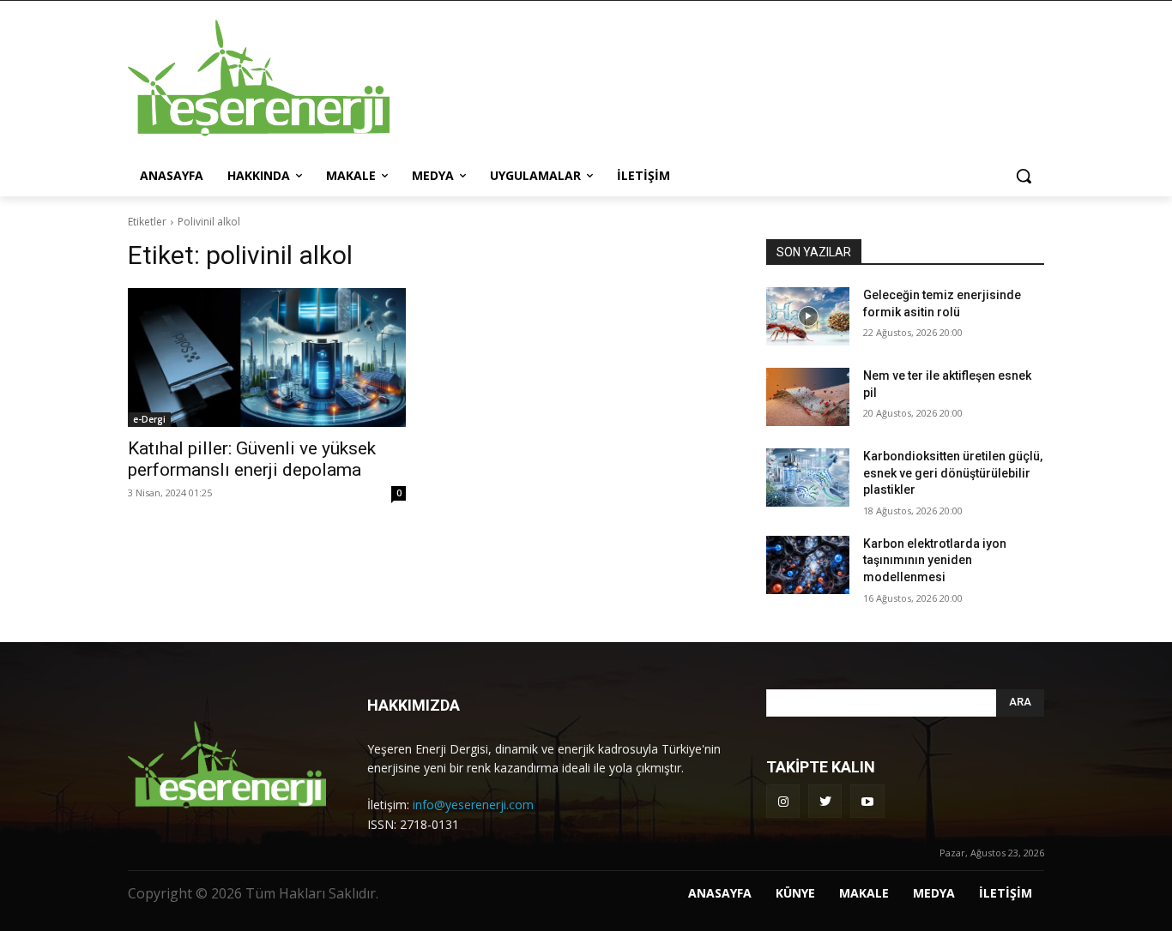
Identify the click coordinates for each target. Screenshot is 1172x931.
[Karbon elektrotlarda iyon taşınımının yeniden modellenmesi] (807, 565)
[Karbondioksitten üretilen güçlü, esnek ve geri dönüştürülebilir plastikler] (807, 477)
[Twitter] (825, 801)
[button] (1023, 175)
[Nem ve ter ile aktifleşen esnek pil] (807, 397)
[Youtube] (867, 801)
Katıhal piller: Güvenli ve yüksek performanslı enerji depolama (252, 459)
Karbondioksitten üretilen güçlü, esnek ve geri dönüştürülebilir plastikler (952, 472)
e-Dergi (149, 419)
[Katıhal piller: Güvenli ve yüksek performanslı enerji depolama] (267, 357)
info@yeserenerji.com (473, 804)
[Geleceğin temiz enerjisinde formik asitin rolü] (807, 316)
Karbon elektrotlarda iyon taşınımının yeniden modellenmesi (934, 560)
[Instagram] (783, 801)
